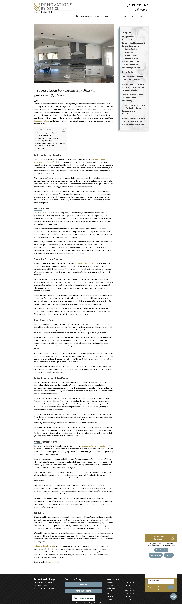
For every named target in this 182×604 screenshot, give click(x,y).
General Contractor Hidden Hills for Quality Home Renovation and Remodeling (133, 109)
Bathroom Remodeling (131, 40)
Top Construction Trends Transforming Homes (132, 78)
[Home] (77, 16)
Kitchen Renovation (130, 64)
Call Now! (169, 555)
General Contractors (130, 46)
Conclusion (40, 148)
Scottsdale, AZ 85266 (44, 582)
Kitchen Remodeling (130, 61)
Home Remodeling (53, 562)
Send (171, 587)
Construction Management (133, 43)
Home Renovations (130, 58)
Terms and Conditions (100, 603)
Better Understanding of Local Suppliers (51, 143)
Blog (114, 16)
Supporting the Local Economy (47, 138)
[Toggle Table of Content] (62, 130)
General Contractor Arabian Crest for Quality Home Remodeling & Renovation (133, 121)
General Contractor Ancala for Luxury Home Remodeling (133, 98)
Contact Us (142, 16)
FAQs (132, 16)
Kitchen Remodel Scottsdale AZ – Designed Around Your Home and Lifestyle (134, 87)
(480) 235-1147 (139, 5)
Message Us (83, 584)
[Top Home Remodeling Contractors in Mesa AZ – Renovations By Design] (75, 84)
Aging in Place (128, 37)
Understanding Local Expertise (47, 133)
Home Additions (128, 52)
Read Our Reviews (83, 591)
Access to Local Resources (46, 146)
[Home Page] (53, 9)
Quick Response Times (45, 141)
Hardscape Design (129, 49)
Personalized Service (44, 135)
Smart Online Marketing (156, 588)
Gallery (105, 16)
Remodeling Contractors (132, 67)
